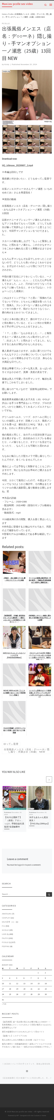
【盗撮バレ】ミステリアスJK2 (14, 1036)
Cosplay (6, 918)
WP (18, 1115)
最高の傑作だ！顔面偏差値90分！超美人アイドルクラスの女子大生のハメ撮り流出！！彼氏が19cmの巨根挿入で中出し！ (27, 1045)
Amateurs (6, 914)
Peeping (6, 946)
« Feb (4, 1004)
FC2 (3, 926)
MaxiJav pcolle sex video (22, 1112)
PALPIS (5, 938)
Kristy (6, 64)
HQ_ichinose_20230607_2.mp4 (17, 165)
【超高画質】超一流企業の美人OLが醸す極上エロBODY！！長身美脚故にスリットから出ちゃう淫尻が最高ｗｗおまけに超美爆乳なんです (27, 1025)
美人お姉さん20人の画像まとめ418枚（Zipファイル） (24, 1040)
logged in (21, 865)
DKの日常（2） (8, 922)
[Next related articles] (49, 779)
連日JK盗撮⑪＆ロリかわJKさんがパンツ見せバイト (23, 1031)
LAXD (4, 934)
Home (4, 14)
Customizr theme (40, 1115)
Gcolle (5, 930)
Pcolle (10, 14)
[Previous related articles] (43, 779)
